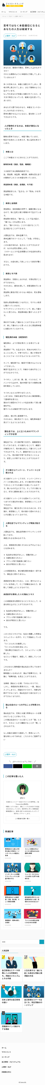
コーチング (5, 1057)
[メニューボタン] (40, 5)
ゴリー (22, 798)
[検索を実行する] (41, 942)
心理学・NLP (10, 35)
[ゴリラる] (13, 5)
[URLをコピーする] (37, 766)
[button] (8, 766)
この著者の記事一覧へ (22, 818)
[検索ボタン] (30, 5)
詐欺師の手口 (6, 1072)
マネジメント (6, 1052)
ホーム (4, 1048)
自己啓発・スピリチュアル (11, 1062)
